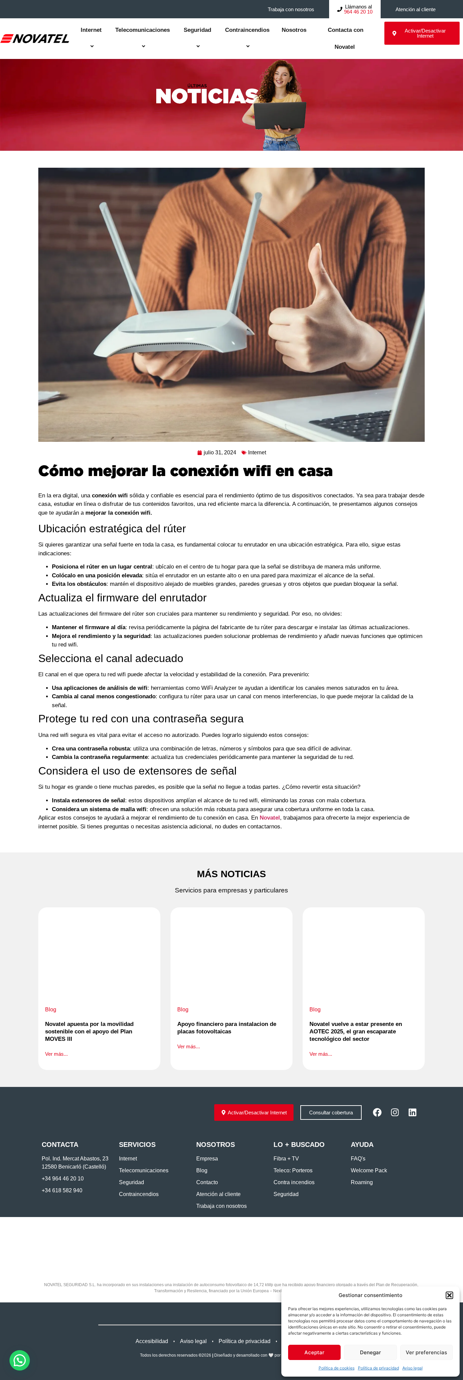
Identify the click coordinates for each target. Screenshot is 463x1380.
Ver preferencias (426, 1352)
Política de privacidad (378, 1368)
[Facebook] (377, 1112)
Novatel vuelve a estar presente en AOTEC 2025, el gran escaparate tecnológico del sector (355, 1031)
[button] (449, 1295)
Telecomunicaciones (142, 30)
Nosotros (294, 30)
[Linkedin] (412, 1112)
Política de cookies (337, 1368)
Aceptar (314, 1352)
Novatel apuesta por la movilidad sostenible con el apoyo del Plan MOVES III (89, 1031)
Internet (91, 30)
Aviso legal (412, 1368)
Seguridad (197, 30)
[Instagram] (395, 1112)
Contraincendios (247, 30)
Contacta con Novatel (344, 38)
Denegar (370, 1352)
